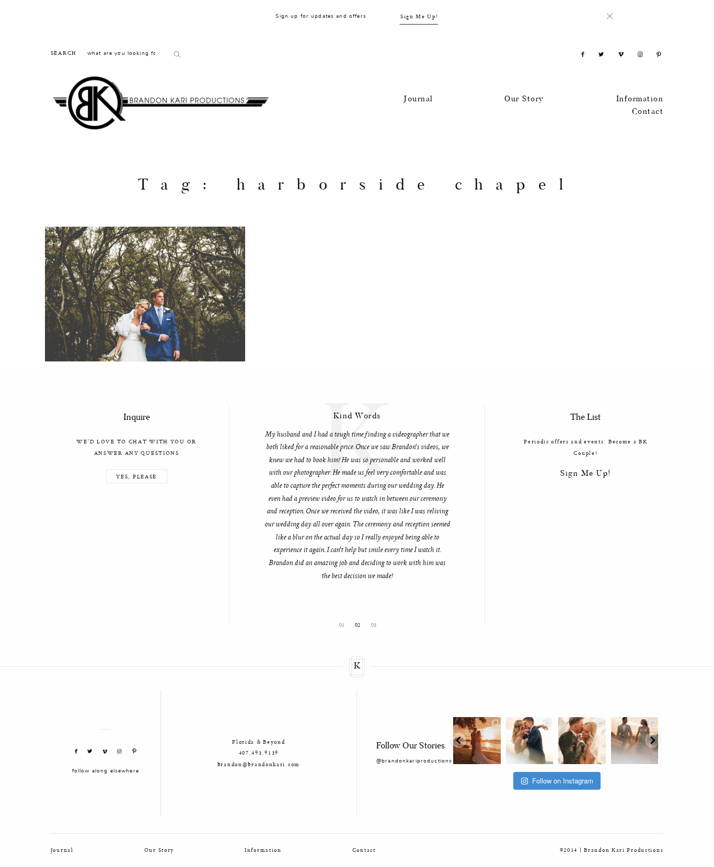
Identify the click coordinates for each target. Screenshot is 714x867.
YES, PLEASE (136, 476)
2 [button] (359, 625)
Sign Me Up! (419, 16)
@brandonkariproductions (414, 761)
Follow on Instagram (562, 781)
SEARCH (64, 52)
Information (640, 99)
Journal (418, 99)
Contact (648, 112)
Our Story (524, 99)
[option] (357, 494)
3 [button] (375, 625)
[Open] (476, 740)
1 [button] (343, 625)
